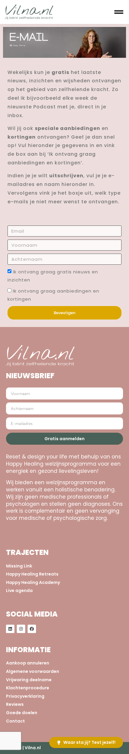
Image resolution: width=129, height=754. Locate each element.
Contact (15, 721)
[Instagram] (21, 629)
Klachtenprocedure (27, 688)
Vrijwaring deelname (29, 680)
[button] (119, 12)
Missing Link (19, 566)
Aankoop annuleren (27, 663)
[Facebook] (32, 629)
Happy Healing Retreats (32, 574)
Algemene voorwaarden (32, 671)
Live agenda (19, 590)
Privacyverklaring (25, 696)
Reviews (15, 704)
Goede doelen (21, 713)
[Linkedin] (10, 629)
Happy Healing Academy (33, 582)
